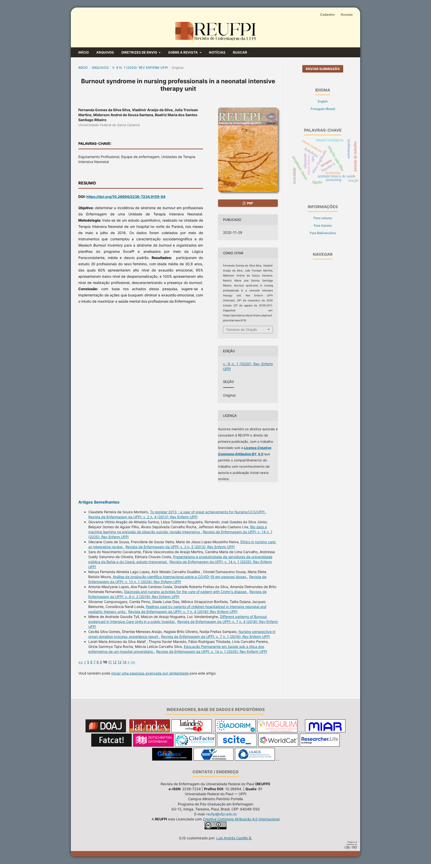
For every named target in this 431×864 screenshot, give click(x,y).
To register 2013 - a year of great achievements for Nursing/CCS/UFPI (208, 512)
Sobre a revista (183, 52)
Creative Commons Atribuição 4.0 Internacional (241, 819)
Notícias (217, 52)
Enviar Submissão (323, 69)
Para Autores (323, 225)
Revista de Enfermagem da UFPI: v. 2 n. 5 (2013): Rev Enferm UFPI (180, 547)
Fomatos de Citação (241, 330)
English (323, 101)
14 (124, 662)
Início (83, 52)
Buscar (240, 52)
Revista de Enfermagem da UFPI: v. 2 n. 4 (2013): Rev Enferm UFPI (143, 517)
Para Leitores (323, 218)
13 (119, 662)
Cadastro (327, 14)
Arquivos (105, 52)
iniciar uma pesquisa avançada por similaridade (150, 673)
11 (110, 662)
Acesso (347, 14)
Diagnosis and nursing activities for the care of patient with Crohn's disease (185, 592)
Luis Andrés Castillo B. (234, 838)
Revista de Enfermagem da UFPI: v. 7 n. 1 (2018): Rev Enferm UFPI (215, 636)
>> (133, 662)
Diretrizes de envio (139, 52)
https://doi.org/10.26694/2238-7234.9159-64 (125, 196)
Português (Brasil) (323, 109)
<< (80, 662)
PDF (249, 203)
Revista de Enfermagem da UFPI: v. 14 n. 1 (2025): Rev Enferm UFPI (211, 651)
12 (114, 662)
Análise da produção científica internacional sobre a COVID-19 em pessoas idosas (180, 577)
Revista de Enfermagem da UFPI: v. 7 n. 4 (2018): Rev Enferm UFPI (182, 611)
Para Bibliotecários (323, 233)
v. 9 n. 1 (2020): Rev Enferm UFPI (140, 68)
